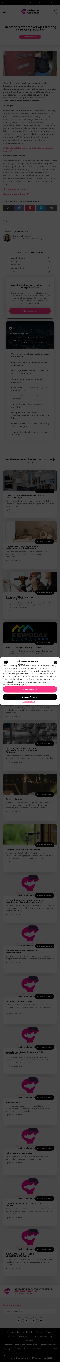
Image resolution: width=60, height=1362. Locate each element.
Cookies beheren (30, 697)
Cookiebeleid (29, 701)
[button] (55, 663)
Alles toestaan (30, 689)
